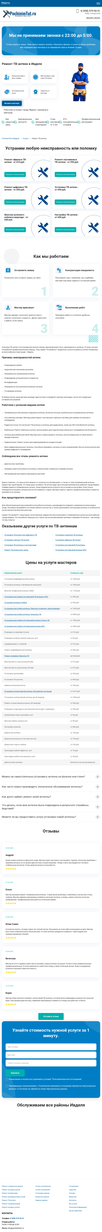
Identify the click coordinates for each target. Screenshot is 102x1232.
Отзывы (72, 1193)
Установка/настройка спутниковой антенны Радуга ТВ (27, 620)
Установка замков (42, 1193)
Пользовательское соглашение (66, 1079)
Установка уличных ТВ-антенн (16, 540)
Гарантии (72, 1190)
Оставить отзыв (51, 1016)
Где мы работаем (75, 1211)
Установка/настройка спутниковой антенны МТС (24, 626)
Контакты (72, 1200)
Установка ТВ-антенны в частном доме (20, 545)
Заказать (15, 1073)
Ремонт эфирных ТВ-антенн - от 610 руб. (15, 160)
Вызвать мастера (11, 103)
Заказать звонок (93, 18)
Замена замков (41, 1200)
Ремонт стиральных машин (12, 1186)
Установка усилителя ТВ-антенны (69, 535)
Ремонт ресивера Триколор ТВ (16, 656)
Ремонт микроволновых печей (13, 1197)
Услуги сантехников (43, 1186)
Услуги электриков (42, 1190)
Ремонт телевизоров (10, 1193)
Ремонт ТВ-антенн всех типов (16, 550)
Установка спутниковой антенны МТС (70, 550)
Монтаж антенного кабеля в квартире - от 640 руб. (16, 217)
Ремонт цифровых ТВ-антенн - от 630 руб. (16, 188)
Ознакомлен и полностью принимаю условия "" (45, 1079)
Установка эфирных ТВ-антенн (68, 540)
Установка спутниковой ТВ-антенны (70, 545)
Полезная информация (78, 1207)
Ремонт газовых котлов (11, 1207)
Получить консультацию (15, 174)
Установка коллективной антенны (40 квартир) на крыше (28, 691)
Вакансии (72, 1197)
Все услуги (73, 1204)
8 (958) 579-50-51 (90, 10)
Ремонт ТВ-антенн (9, 1200)
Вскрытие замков (42, 1197)
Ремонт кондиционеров (11, 1204)
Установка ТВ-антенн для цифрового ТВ (20, 535)
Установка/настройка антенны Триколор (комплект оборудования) (32, 609)
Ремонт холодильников (11, 1190)
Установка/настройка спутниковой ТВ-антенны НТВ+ (26, 597)
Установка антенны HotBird (15, 603)
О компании (73, 1186)
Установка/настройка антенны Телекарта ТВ (22, 614)
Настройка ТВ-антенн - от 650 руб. (67, 216)
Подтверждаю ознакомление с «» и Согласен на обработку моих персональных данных (52, 1087)
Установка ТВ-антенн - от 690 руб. (66, 188)
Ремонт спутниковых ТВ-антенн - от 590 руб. (67, 160)
